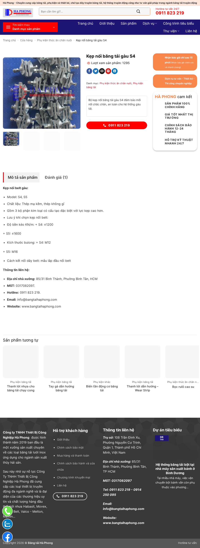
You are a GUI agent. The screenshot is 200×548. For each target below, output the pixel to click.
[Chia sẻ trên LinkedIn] (114, 71)
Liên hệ (191, 31)
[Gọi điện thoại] (7, 511)
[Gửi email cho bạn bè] (102, 71)
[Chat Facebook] (7, 537)
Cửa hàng (26, 40)
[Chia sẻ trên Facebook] (89, 71)
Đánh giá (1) (56, 177)
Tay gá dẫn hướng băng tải (61, 388)
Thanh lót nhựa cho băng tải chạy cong (21, 388)
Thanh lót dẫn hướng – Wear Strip (142, 388)
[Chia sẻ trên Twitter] (95, 71)
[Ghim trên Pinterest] (108, 71)
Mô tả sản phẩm (23, 177)
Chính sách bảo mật (70, 447)
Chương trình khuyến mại (73, 477)
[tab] (21, 177)
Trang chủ (85, 23)
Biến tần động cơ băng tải (102, 388)
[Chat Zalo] (7, 524)
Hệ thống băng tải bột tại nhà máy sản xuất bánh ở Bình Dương (175, 469)
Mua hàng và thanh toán (73, 455)
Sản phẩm (129, 23)
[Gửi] (138, 11)
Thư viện (170, 31)
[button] (30, 27)
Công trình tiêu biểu (178, 23)
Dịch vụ (148, 23)
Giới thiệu (106, 23)
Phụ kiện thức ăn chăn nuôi (54, 40)
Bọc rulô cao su (183, 387)
